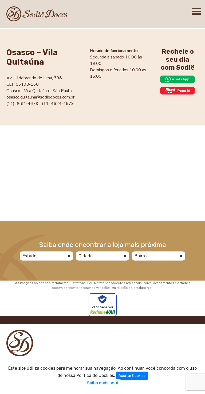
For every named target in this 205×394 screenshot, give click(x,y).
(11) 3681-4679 (22, 104)
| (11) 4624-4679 (57, 104)
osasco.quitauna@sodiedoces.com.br (40, 97)
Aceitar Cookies (132, 375)
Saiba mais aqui (102, 382)
